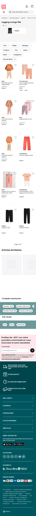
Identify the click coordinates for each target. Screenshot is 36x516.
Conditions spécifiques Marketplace (23, 489)
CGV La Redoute (7, 489)
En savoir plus (10, 440)
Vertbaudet (21, 325)
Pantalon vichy (8, 306)
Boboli (12, 325)
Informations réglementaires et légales (12, 493)
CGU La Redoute (23, 495)
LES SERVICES (7, 405)
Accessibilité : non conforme (19, 503)
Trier (4, 46)
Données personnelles (8, 499)
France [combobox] (7, 511)
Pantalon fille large (26, 311)
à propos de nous (8, 413)
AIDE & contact (7, 398)
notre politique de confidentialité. (11, 359)
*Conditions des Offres (8, 501)
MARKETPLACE (7, 428)
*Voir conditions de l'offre (8, 354)
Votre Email (6, 347)
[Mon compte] (26, 6)
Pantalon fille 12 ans (23, 306)
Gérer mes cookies (21, 499)
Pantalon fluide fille (9, 311)
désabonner (25, 357)
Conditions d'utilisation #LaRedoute (18, 497)
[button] (32, 6)
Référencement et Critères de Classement (15, 491)
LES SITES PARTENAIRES (9, 420)
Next (4, 325)
